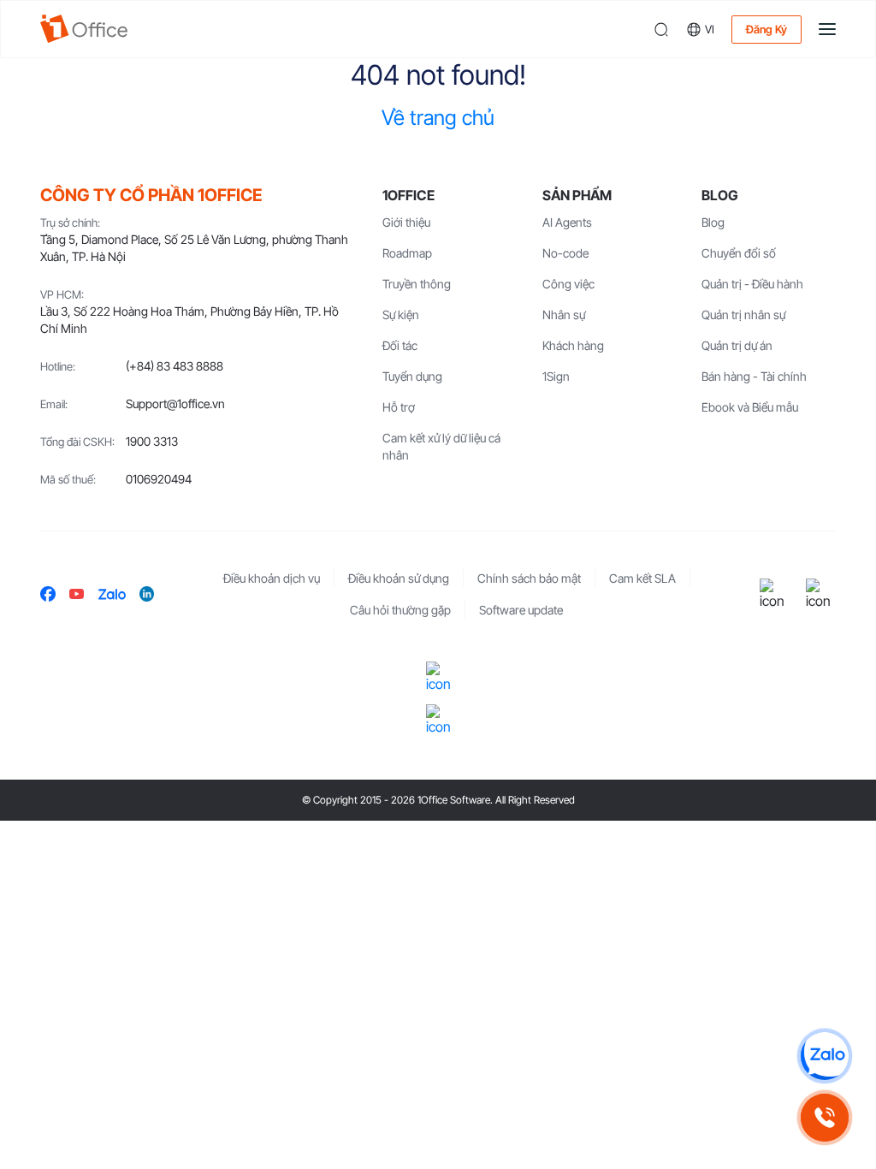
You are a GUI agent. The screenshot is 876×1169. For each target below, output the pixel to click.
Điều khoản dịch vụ (271, 578)
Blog (713, 222)
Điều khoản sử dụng (398, 578)
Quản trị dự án (736, 345)
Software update (521, 609)
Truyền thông (416, 283)
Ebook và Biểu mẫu (749, 407)
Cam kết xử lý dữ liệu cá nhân (441, 446)
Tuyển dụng (412, 376)
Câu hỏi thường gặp (400, 609)
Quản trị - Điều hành (752, 283)
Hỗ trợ (398, 407)
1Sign (556, 376)
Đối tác (399, 345)
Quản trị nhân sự (743, 314)
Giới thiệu (406, 222)
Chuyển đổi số (738, 253)
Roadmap (407, 253)
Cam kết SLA (642, 578)
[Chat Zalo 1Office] (825, 1056)
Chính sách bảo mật (529, 578)
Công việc (568, 283)
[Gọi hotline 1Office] (825, 1118)
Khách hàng (573, 345)
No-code (565, 253)
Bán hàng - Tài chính (754, 376)
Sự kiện (400, 314)
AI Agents (567, 222)
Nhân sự (563, 314)
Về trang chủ (438, 117)
